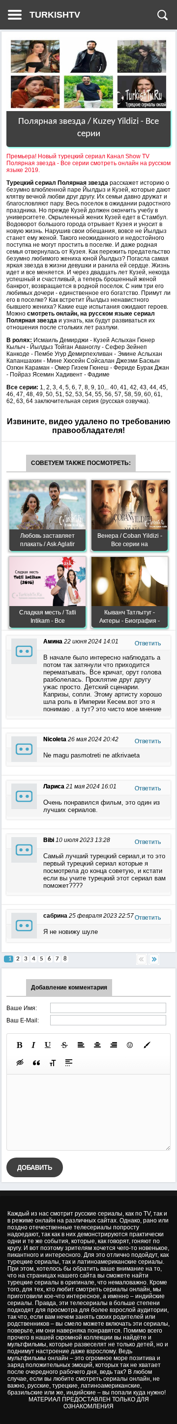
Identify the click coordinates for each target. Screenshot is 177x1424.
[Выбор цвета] (147, 1045)
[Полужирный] (19, 1045)
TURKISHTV (55, 15)
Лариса (53, 786)
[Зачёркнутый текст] (64, 1045)
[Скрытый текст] (20, 1062)
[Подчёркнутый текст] (48, 1045)
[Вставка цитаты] (36, 1062)
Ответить (148, 643)
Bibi (48, 840)
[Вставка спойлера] (68, 1062)
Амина (52, 641)
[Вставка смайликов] (130, 1045)
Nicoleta (54, 739)
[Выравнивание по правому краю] (113, 1045)
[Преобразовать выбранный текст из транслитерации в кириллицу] (52, 1062)
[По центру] (97, 1045)
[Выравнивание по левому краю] (81, 1045)
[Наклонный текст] (33, 1045)
